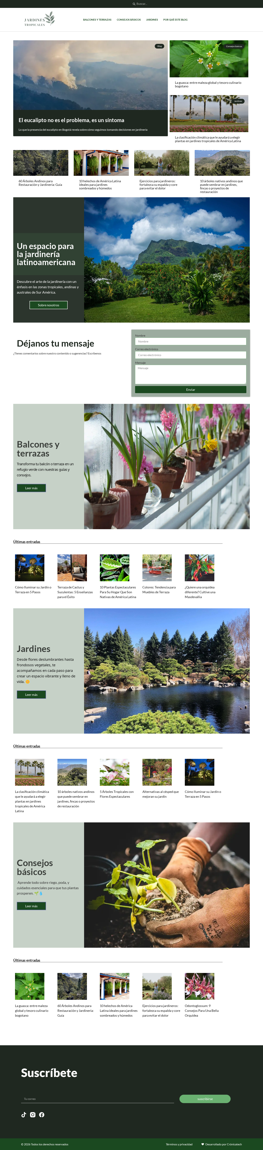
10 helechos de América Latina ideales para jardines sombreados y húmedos (100, 184)
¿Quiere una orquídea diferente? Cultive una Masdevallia (200, 592)
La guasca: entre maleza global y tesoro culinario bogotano (208, 84)
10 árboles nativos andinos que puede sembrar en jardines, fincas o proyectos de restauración (221, 186)
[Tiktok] (23, 1114)
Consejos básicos (129, 19)
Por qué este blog (175, 19)
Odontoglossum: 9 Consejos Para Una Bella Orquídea (202, 1010)
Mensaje (140, 362)
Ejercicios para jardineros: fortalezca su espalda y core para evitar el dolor (158, 184)
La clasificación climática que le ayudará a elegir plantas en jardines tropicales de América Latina (208, 139)
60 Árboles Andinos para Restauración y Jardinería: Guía (40, 183)
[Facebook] (41, 1114)
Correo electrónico (146, 349)
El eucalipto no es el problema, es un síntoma (71, 120)
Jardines (152, 19)
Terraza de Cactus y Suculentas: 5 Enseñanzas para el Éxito (75, 592)
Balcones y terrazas (97, 19)
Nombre (140, 335)
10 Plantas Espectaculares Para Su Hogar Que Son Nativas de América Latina (118, 592)
